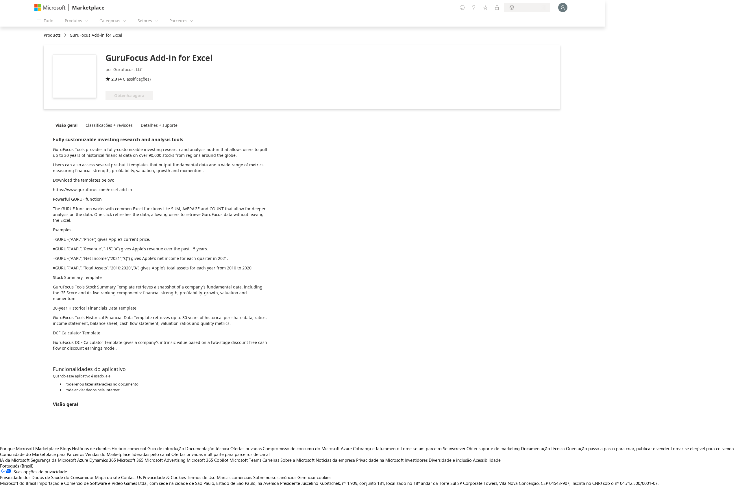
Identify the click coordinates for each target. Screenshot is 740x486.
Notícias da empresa (335, 460)
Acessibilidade (487, 460)
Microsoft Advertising (165, 460)
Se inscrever (454, 448)
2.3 (114, 79)
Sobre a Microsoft (297, 460)
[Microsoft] (50, 7)
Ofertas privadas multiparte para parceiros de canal (220, 454)
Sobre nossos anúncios (274, 477)
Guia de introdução (165, 448)
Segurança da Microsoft (53, 460)
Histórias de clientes (91, 448)
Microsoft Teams (245, 460)
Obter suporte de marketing (493, 448)
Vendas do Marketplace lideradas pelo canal (127, 454)
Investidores (416, 460)
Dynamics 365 (102, 460)
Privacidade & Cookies (164, 477)
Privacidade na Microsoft (380, 460)
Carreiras (270, 460)
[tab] (68, 125)
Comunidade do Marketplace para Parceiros (42, 454)
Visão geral (66, 125)
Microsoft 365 (130, 460)
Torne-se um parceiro (421, 448)
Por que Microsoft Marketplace (29, 448)
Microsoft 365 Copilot (207, 460)
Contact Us (131, 477)
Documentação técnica (207, 448)
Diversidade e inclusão (450, 460)
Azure (82, 460)
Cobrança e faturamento (376, 448)
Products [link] (52, 35)
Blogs (65, 448)
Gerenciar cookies (314, 477)
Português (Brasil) (17, 466)
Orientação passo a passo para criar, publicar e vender (617, 448)
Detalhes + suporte (159, 125)
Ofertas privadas (246, 448)
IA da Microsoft (14, 460)
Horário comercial (129, 448)
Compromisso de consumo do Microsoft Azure (308, 448)
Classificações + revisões (109, 125)
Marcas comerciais (234, 477)
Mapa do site (107, 477)
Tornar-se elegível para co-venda (702, 448)
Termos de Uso (201, 477)
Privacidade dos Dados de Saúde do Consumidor (47, 477)
